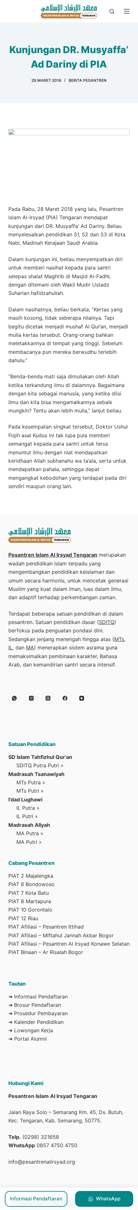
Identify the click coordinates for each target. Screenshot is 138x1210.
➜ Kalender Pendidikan (36, 1022)
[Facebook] (65, 698)
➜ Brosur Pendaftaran (34, 1005)
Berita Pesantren (88, 80)
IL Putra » (27, 808)
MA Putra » (29, 833)
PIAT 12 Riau (23, 918)
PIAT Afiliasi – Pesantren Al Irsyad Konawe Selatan (69, 944)
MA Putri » (29, 842)
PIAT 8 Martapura (29, 901)
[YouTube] (82, 698)
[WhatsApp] (14, 698)
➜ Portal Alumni (27, 1038)
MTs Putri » (30, 791)
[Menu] (127, 11)
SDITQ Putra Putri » (40, 765)
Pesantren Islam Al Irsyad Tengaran (52, 555)
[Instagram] (31, 698)
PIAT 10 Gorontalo (30, 909)
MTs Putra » (30, 782)
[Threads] (48, 698)
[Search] (111, 11)
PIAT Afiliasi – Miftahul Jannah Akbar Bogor (61, 935)
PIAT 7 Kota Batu (28, 893)
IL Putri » (27, 816)
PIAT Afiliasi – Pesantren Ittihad (46, 926)
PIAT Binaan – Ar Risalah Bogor (45, 952)
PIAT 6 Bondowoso (31, 884)
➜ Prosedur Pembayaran (38, 1013)
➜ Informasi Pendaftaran (38, 996)
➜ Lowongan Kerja (30, 1030)
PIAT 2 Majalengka (30, 876)
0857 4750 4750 (57, 1145)
